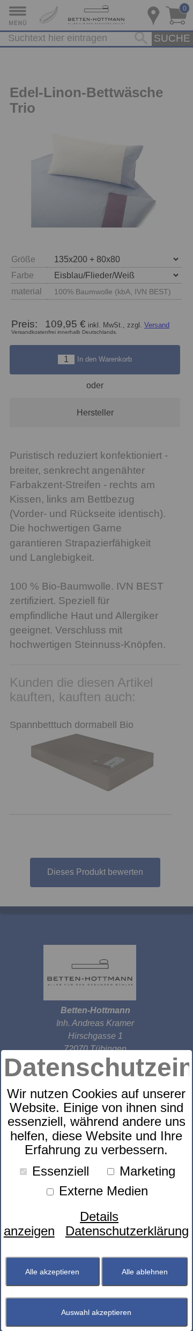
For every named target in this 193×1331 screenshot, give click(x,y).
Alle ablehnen (145, 1271)
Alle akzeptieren (52, 1271)
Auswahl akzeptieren (96, 1312)
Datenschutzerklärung (127, 1231)
